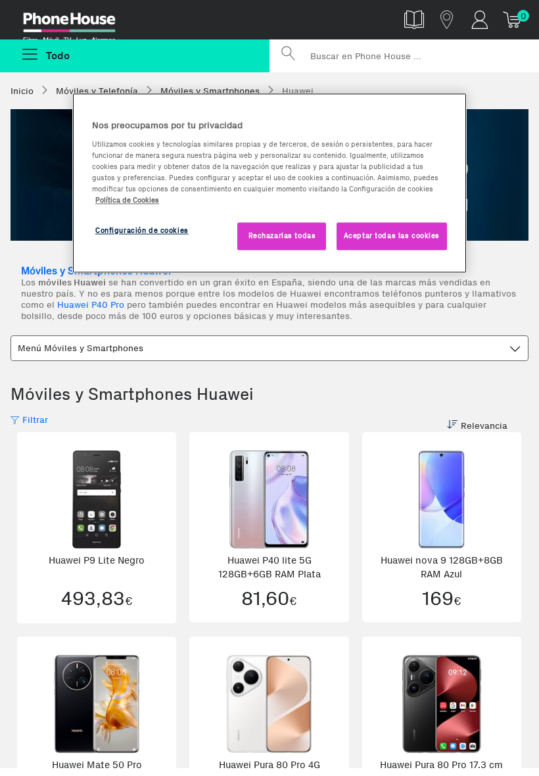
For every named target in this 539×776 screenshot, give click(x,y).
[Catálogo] (414, 19)
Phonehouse (79, 22)
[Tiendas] (447, 19)
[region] (269, 183)
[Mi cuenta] (479, 19)
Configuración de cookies (142, 230)
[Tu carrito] (512, 19)
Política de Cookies (127, 200)
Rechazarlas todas (282, 235)
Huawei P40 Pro (90, 304)
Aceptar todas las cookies (392, 235)
